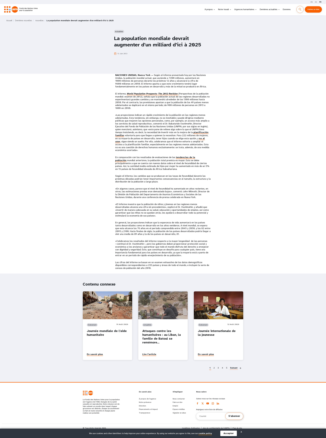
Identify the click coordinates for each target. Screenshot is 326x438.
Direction (142, 406)
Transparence (144, 413)
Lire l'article (149, 354)
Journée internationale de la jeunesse (217, 333)
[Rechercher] (300, 9)
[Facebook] (197, 403)
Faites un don (313, 9)
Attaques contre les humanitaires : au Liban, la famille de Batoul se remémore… (161, 336)
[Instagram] (213, 403)
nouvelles (39, 20)
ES (316, 2)
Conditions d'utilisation (191, 428)
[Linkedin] (218, 403)
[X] (203, 403)
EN (312, 2)
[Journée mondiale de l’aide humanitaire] (107, 305)
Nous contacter (179, 399)
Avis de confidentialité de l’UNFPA (216, 428)
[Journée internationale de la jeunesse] (218, 305)
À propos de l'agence (147, 399)
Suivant (233, 367)
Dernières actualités (268, 9)
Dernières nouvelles (23, 20)
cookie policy (205, 433)
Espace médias (179, 409)
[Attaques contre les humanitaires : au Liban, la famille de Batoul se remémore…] (163, 305)
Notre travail (223, 9)
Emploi (175, 406)
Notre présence (145, 402)
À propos (209, 9)
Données (287, 9)
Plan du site (237, 428)
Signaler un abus (179, 413)
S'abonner (234, 416)
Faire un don (177, 402)
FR (320, 2)
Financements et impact (148, 409)
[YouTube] (208, 403)
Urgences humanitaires (244, 9)
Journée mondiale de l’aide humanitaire (107, 333)
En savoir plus (95, 354)
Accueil (9, 20)
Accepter (228, 433)
